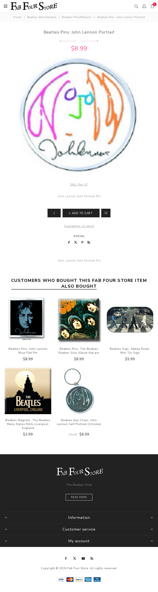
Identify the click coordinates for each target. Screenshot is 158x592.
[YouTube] (83, 558)
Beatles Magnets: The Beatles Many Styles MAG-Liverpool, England (28, 424)
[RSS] (92, 558)
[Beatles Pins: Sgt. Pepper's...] (90, 41)
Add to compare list (105, 213)
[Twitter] (74, 558)
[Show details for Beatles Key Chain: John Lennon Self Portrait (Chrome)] (79, 391)
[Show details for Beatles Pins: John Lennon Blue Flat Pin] (28, 319)
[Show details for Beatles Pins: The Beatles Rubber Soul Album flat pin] (79, 319)
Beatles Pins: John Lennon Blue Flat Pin (28, 351)
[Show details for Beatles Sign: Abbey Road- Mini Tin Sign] (130, 319)
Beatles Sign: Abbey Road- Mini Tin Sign (130, 351)
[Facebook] (66, 558)
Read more (79, 497)
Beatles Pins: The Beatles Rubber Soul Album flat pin (79, 351)
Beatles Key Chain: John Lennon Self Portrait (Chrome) (79, 422)
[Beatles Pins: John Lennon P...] (68, 41)
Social (79, 236)
